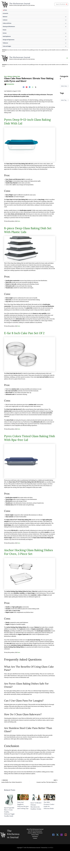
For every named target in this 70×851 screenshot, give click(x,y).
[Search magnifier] (67, 4)
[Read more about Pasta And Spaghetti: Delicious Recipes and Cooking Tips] (23, 797)
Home (5, 76)
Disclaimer (35, 836)
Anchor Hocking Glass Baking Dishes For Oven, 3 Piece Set (28, 552)
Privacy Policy (35, 834)
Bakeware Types (16, 76)
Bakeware (10, 76)
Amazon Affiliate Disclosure (35, 833)
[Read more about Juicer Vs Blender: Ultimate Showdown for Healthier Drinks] (36, 797)
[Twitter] (57, 834)
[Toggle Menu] (65, 16)
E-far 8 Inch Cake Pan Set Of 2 (24, 333)
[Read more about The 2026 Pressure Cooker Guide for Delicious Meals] (49, 797)
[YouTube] (65, 834)
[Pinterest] (26, 87)
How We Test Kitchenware (35, 831)
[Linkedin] (29, 87)
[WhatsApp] (32, 87)
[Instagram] (61, 834)
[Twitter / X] (35, 87)
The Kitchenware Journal (19, 3)
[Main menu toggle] (67, 58)
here (19, 221)
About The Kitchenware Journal (35, 829)
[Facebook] (23, 87)
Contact (35, 838)
